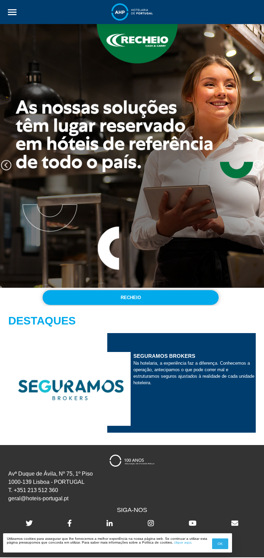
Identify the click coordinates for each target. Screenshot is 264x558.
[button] (6, 165)
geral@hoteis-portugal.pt (38, 498)
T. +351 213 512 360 (33, 490)
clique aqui (182, 542)
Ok (220, 544)
